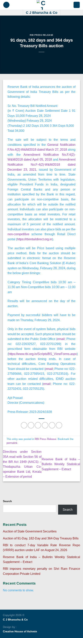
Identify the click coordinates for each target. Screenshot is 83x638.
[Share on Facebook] (31, 425)
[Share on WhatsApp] (24, 425)
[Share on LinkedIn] (59, 425)
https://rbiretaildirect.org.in (34, 239)
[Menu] (6, 5)
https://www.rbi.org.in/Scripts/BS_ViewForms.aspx (42, 354)
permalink (12, 442)
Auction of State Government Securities (30, 531)
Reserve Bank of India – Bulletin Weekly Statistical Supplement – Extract (61, 464)
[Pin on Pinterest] (52, 425)
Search (7, 501)
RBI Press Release (41, 35)
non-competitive (18, 234)
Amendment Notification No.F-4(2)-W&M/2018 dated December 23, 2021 (41, 164)
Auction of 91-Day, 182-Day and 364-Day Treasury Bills (41, 538)
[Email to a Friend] (45, 425)
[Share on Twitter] (38, 425)
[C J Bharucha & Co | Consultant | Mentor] (41, 5)
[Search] (77, 5)
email (61, 339)
